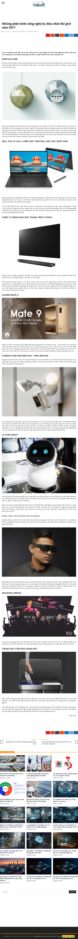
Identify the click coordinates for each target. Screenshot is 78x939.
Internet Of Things (55, 936)
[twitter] (71, 35)
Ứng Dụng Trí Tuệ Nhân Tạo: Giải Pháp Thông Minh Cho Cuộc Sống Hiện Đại (11, 878)
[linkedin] (66, 35)
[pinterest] (48, 35)
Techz (74, 716)
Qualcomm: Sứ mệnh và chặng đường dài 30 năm (21, 742)
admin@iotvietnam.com (41, 936)
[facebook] (76, 35)
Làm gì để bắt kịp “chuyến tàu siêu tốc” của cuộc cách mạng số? (56, 742)
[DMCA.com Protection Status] (68, 936)
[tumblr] (57, 35)
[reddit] (62, 35)
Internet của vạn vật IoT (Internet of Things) (25, 31)
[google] (52, 35)
